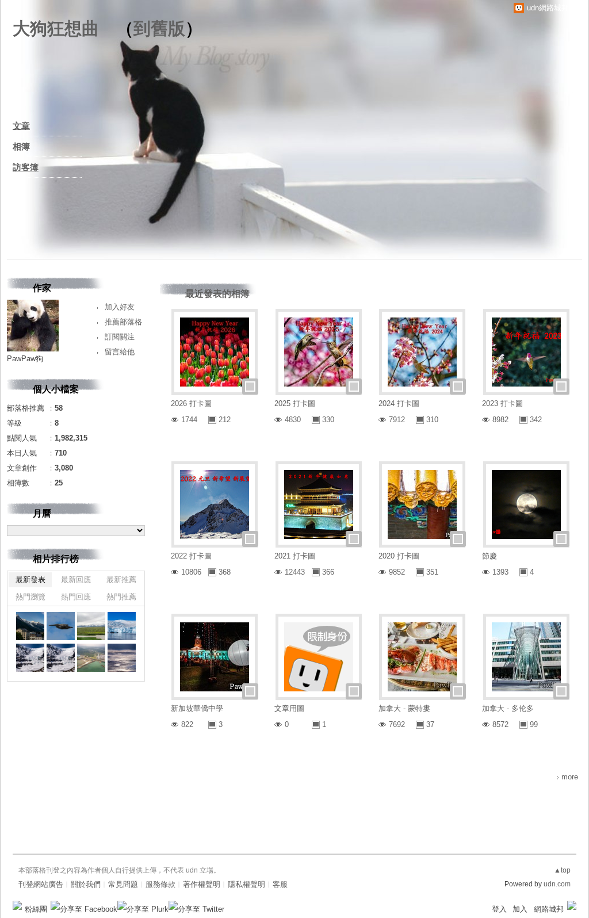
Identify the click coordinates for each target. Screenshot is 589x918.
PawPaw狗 (25, 358)
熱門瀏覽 (30, 596)
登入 (499, 909)
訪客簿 (26, 167)
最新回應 (76, 579)
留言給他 (120, 351)
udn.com (557, 884)
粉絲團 (36, 909)
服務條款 (160, 884)
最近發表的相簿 (217, 294)
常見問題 (123, 884)
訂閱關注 (120, 336)
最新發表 (30, 579)
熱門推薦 (121, 596)
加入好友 (120, 307)
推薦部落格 (123, 322)
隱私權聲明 (246, 884)
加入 (519, 909)
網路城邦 (549, 909)
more (569, 776)
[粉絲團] (17, 905)
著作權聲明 (201, 884)
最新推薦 (121, 579)
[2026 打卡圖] (30, 626)
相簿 (21, 146)
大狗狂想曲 (56, 28)
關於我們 (86, 884)
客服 (280, 884)
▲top (562, 870)
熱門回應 (76, 596)
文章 (21, 126)
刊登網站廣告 (40, 884)
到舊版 (159, 28)
